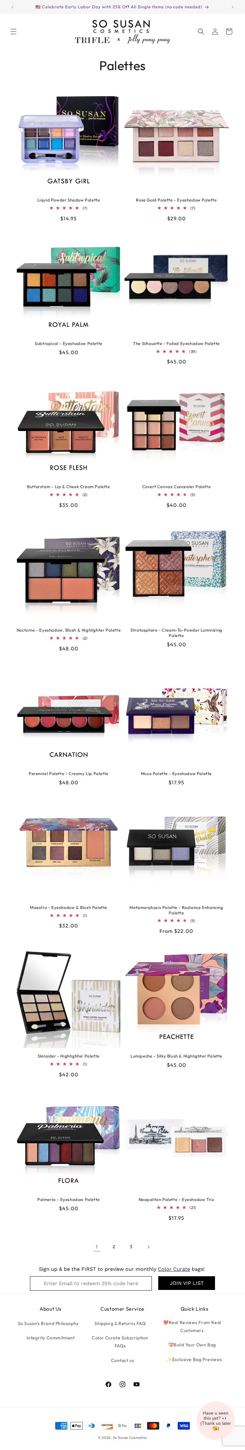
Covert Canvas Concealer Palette (176, 486)
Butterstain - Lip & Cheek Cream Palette (68, 486)
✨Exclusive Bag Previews (194, 1359)
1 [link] (97, 1246)
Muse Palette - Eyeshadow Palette (176, 773)
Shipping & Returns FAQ (119, 1323)
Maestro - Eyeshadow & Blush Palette (68, 907)
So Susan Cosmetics (130, 1437)
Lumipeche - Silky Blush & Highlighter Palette (176, 1055)
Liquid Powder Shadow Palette (68, 199)
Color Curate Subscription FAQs (120, 1342)
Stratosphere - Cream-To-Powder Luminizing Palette (176, 632)
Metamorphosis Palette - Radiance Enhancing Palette (176, 910)
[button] (13, 32)
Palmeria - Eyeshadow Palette (68, 1199)
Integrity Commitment (50, 1338)
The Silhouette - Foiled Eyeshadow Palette (176, 343)
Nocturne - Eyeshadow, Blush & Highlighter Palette (69, 630)
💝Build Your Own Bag (192, 1345)
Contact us (122, 1360)
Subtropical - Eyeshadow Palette (68, 343)
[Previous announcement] (12, 7)
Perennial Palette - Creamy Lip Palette (68, 773)
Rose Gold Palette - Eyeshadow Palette (176, 199)
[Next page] (148, 1247)
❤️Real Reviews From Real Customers (192, 1326)
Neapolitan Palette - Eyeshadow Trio (176, 1199)
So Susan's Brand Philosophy (48, 1323)
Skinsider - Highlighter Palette (69, 1055)
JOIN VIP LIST (187, 1283)
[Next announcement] (233, 7)
